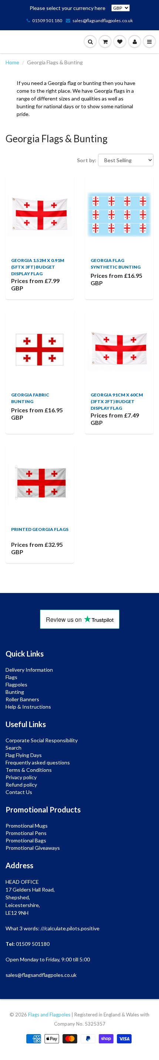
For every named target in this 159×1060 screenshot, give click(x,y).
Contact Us (19, 792)
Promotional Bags (26, 840)
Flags (11, 677)
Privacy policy (21, 777)
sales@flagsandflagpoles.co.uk (102, 20)
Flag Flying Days (24, 755)
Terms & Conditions (29, 770)
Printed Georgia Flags (39, 529)
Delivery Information (29, 670)
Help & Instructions (28, 706)
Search (13, 747)
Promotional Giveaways (33, 848)
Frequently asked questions (38, 762)
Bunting (15, 692)
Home (12, 62)
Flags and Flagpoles (49, 1015)
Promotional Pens (26, 833)
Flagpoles (16, 684)
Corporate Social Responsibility (42, 740)
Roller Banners (22, 699)
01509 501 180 (47, 20)
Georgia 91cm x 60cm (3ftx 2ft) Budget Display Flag (117, 401)
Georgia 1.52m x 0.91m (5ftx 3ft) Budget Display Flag (37, 267)
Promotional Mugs (27, 825)
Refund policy (21, 784)
